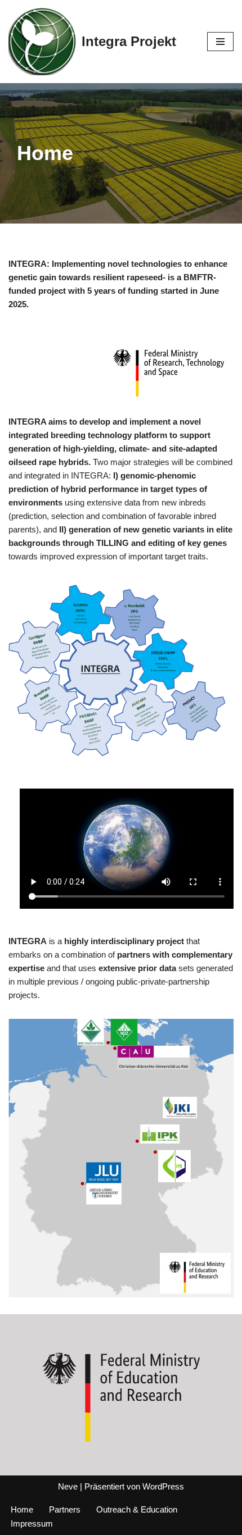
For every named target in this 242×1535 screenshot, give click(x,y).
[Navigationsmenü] (220, 41)
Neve (68, 1486)
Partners (64, 1509)
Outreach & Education (136, 1509)
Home (22, 1509)
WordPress (163, 1486)
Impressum (32, 1523)
